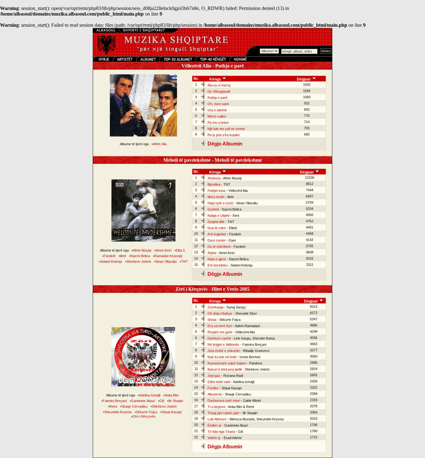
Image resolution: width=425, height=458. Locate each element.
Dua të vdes (217, 228)
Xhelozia (214, 178)
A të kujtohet (217, 234)
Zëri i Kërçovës (144, 416)
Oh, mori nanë (218, 104)
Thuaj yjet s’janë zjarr (224, 413)
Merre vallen (217, 116)
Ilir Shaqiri (175, 401)
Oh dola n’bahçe (220, 313)
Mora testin (216, 197)
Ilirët (123, 256)
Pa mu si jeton (218, 122)
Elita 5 (180, 250)
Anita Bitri (172, 395)
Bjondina (214, 184)
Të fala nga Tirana (221, 431)
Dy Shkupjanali (219, 91)
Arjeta (212, 253)
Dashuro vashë (219, 338)
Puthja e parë (217, 97)
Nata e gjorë (217, 259)
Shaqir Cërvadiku (134, 406)
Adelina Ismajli (149, 395)
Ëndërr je (214, 425)
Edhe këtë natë (219, 382)
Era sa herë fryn (220, 326)
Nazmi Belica (140, 256)
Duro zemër (217, 240)
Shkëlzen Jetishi (138, 261)
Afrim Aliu (160, 144)
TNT (184, 261)
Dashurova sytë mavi (224, 400)
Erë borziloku (217, 265)
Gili (161, 401)
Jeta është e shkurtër (224, 351)
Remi (113, 406)
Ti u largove (216, 407)
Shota (212, 320)
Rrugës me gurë (220, 332)
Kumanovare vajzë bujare (227, 363)
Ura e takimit (217, 110)
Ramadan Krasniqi (168, 256)
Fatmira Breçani (115, 401)
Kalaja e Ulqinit (218, 215)
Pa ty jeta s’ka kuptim (224, 135)
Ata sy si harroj (219, 85)
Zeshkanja (215, 307)
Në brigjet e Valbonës (223, 344)
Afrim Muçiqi (142, 250)
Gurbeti (213, 209)
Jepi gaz (214, 375)
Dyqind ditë (216, 222)
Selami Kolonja (111, 261)
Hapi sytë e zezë (220, 203)
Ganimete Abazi (143, 401)
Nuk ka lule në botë (222, 357)
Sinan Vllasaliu (166, 261)
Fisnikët (109, 256)
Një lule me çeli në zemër (226, 129)
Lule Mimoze (217, 419)
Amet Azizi (163, 250)
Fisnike (213, 388)
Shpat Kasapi (171, 412)
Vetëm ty (214, 438)
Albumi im (215, 394)
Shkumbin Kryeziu (118, 412)
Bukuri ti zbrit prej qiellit (225, 369)
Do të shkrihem (219, 246)
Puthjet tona (216, 190)
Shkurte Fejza (146, 412)
